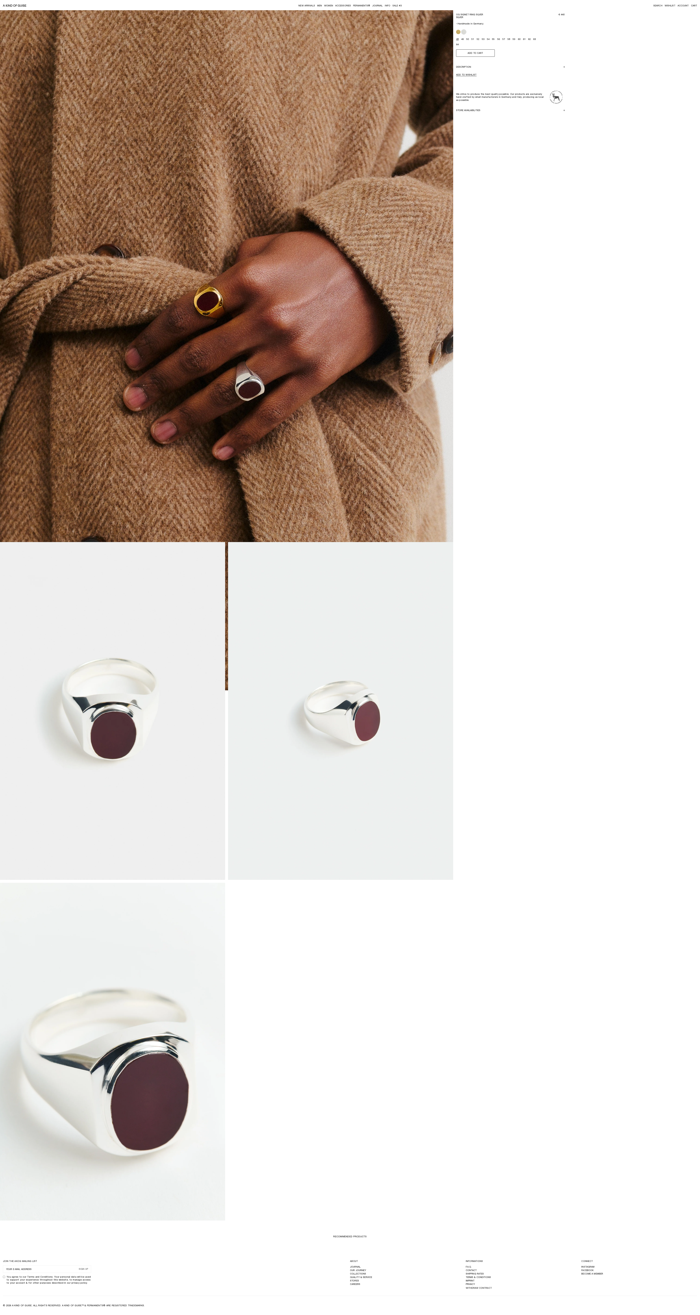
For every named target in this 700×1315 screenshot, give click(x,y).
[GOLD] (458, 32)
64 (457, 44)
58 (509, 39)
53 (483, 39)
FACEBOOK (587, 1270)
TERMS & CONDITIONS (478, 1277)
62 (529, 39)
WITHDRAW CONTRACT (479, 1288)
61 (524, 39)
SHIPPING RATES (475, 1273)
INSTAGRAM (587, 1266)
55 (493, 39)
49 (462, 39)
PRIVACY (470, 1284)
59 (514, 39)
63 (534, 39)
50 (467, 39)
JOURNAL (355, 1266)
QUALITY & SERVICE (361, 1277)
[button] (657, 5)
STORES (354, 1280)
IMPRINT (470, 1280)
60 (519, 39)
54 (488, 39)
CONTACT (471, 1270)
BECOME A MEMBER (592, 1273)
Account (683, 5)
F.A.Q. (469, 1266)
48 (457, 39)
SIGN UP (83, 1269)
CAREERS (355, 1284)
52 (478, 39)
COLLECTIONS (358, 1273)
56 (498, 39)
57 (503, 39)
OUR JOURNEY (358, 1270)
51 (472, 39)
